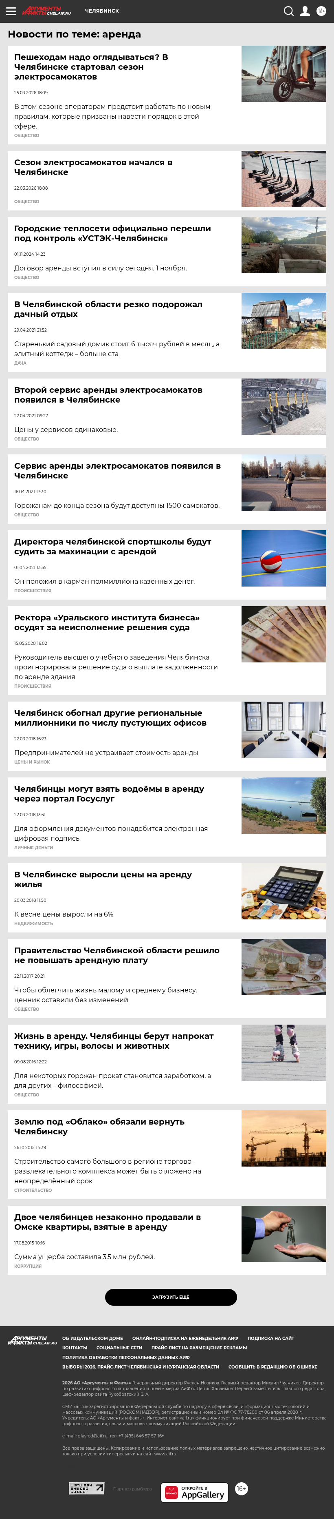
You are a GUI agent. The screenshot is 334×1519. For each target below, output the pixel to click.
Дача (20, 363)
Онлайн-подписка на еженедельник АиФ (185, 1338)
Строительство (33, 1191)
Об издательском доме (92, 1338)
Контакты (74, 1348)
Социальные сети (119, 1348)
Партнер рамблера (132, 1488)
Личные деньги (33, 848)
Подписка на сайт (271, 1338)
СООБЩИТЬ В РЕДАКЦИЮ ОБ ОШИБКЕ (273, 1367)
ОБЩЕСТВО (26, 136)
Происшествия (32, 591)
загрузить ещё (170, 1297)
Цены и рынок (32, 762)
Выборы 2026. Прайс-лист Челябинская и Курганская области (140, 1367)
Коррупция (28, 1266)
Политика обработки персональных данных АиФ (126, 1357)
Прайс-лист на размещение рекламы (199, 1348)
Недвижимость (33, 924)
